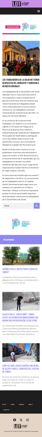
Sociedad (12, 404)
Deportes (30, 404)
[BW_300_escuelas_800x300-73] (21, 33)
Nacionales (21, 404)
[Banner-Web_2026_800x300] (21, 230)
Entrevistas (6, 409)
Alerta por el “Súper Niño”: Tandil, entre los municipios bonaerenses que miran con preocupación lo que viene (20, 317)
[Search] (37, 206)
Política (4, 404)
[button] (39, 11)
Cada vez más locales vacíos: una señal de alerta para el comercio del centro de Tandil (20, 368)
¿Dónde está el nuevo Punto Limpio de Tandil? (20, 270)
